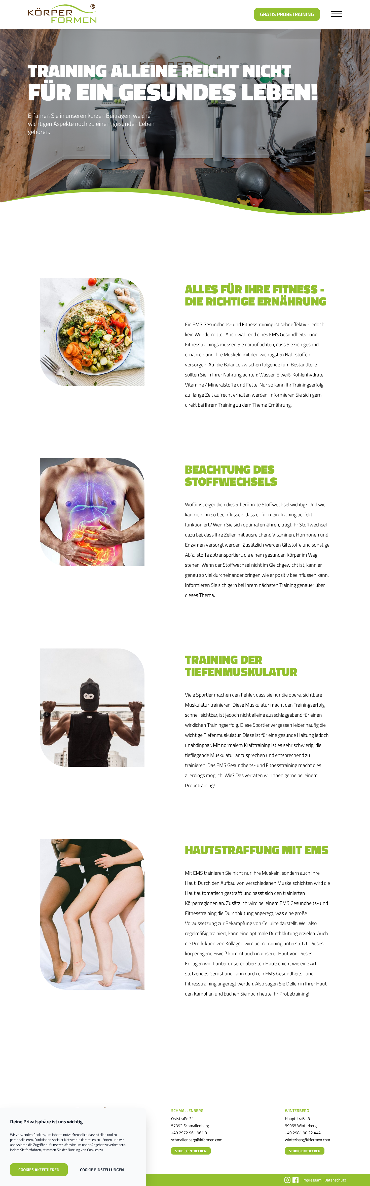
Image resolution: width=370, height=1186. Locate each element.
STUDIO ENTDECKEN (191, 1151)
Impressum (312, 1180)
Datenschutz (335, 1180)
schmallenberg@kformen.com (196, 1140)
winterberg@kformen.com (307, 1140)
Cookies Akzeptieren (38, 1170)
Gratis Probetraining (287, 14)
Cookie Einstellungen (102, 1170)
